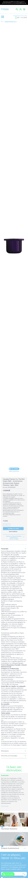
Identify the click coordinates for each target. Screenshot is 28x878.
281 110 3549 (22, 17)
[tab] (14, 548)
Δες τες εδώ (14, 839)
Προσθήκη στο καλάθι (13, 528)
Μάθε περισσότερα (14, 471)
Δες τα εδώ (14, 819)
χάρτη (17, 538)
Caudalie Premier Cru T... (11, 21)
